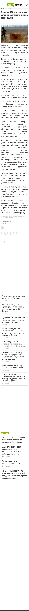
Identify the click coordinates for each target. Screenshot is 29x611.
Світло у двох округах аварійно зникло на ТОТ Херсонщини (13, 367)
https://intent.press (6, 221)
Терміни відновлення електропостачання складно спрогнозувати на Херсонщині (13, 344)
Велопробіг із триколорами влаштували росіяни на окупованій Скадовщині (13, 439)
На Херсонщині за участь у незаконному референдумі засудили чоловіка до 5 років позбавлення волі (13, 356)
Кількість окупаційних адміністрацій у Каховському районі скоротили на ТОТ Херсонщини (13, 308)
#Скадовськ (3, 223)
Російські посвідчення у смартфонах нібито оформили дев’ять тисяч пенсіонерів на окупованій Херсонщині (13, 332)
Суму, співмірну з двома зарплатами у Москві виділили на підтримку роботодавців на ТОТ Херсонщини (13, 378)
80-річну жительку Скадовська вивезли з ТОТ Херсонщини (13, 297)
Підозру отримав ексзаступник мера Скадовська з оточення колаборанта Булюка (13, 320)
